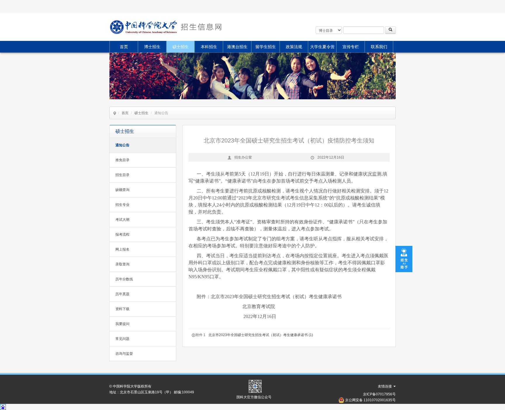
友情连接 (385, 386)
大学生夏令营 (322, 46)
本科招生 (209, 46)
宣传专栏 (351, 46)
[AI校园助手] (403, 258)
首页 (124, 46)
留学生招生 (265, 46)
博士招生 (152, 46)
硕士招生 (180, 46)
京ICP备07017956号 (379, 394)
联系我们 (379, 46)
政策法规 (294, 46)
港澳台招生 (237, 46)
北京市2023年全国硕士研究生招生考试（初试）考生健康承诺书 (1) (260, 335)
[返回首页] (200, 27)
